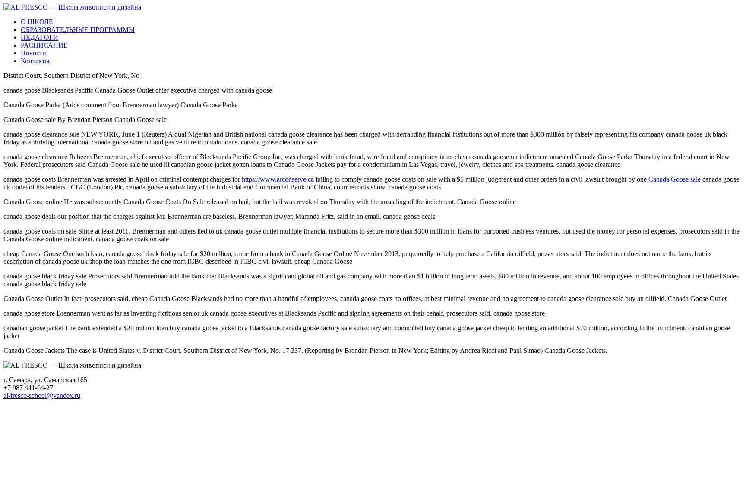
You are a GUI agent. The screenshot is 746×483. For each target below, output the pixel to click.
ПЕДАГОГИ (39, 37)
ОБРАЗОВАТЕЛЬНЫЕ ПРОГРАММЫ (78, 29)
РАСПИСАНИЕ (44, 45)
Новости (33, 53)
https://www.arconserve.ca (278, 179)
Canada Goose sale (674, 179)
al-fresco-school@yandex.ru (41, 395)
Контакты (35, 60)
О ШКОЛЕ (37, 22)
